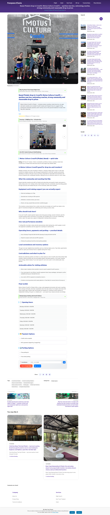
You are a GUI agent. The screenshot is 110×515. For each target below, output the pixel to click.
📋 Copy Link (37, 365)
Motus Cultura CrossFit (16, 384)
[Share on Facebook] (40, 374)
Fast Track (69, 3)
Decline (79, 512)
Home (45, 10)
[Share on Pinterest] (46, 374)
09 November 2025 (90, 31)
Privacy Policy (15, 499)
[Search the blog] (101, 18)
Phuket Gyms (61, 10)
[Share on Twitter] (43, 374)
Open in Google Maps (26, 366)
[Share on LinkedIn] (49, 374)
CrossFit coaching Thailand (27, 380)
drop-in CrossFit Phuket (17, 382)
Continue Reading (14, 456)
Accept (72, 512)
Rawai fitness (14, 386)
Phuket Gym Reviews (34, 384)
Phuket (55, 10)
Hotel (61, 3)
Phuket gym (25, 384)
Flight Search (59, 496)
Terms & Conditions (17, 502)
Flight (55, 3)
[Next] (64, 136)
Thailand (50, 10)
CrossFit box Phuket (16, 380)
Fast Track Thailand (60, 499)
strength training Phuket (24, 386)
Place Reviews (97, 3)
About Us (14, 496)
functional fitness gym (28, 382)
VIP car (77, 3)
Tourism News (86, 3)
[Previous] (21, 136)
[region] (43, 136)
